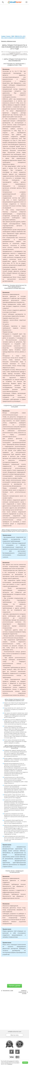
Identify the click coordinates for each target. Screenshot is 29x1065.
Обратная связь (14, 1035)
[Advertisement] (14, 19)
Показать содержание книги (8, 41)
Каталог (8, 36)
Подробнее (9, 1064)
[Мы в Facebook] (11, 1052)
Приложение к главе (8, 990)
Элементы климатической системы (22, 992)
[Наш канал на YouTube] (17, 1052)
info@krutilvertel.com (14, 1031)
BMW (13, 36)
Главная (3, 36)
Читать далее (14, 985)
